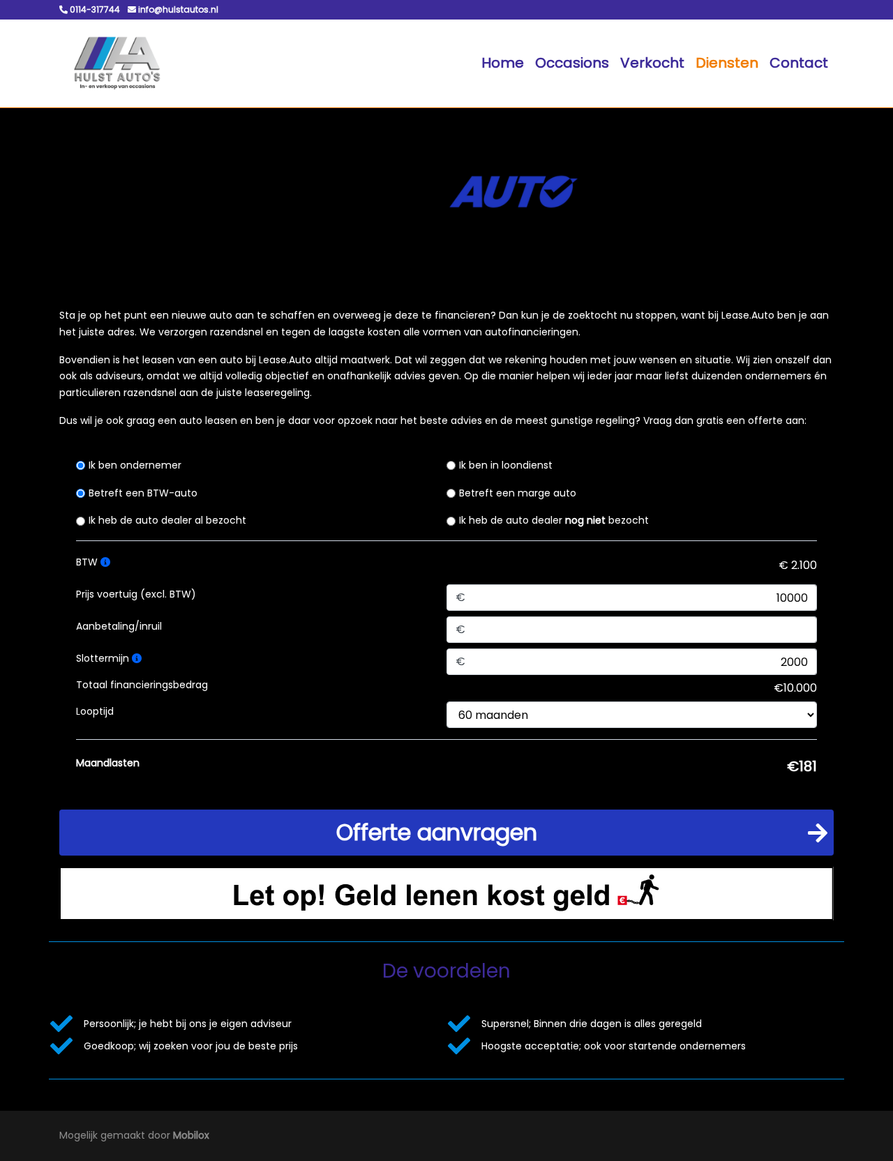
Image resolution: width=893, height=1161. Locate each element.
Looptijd (95, 711)
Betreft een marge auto (517, 493)
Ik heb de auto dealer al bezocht (167, 520)
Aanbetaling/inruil (119, 626)
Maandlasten (108, 763)
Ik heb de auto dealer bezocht (554, 520)
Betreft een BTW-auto (143, 493)
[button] (446, 833)
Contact (799, 63)
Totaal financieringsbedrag (142, 685)
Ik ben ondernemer (135, 465)
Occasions (572, 63)
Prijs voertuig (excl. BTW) (136, 594)
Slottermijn (104, 658)
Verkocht (652, 63)
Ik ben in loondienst (506, 465)
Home (502, 63)
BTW (88, 562)
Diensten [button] (727, 63)
